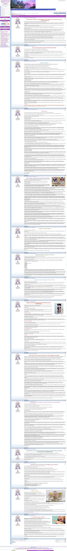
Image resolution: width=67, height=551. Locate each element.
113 (35, 278)
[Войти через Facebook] (3, 24)
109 (36, 109)
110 (36, 176)
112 (35, 253)
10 (22, 13)
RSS (65, 0)
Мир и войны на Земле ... (4, 46)
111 (35, 227)
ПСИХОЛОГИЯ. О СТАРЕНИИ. (4, 31)
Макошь (18, 109)
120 (35, 515)
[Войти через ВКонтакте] (2, 24)
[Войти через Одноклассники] (8, 24)
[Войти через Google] (6, 24)
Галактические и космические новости (5, 33)
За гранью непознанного (4, 36)
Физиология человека (3, 44)
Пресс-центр (2, 32)
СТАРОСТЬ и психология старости (5, 30)
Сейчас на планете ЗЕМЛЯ (4, 34)
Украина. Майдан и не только (4, 37)
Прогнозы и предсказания (4, 38)
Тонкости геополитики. (3, 45)
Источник (25, 251)
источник (25, 107)
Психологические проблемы (4, 39)
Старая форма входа (5, 25)
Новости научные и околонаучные (5, 42)
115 (36, 353)
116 (35, 401)
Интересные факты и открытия (4, 35)
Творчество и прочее (3, 43)
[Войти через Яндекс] (5, 24)
